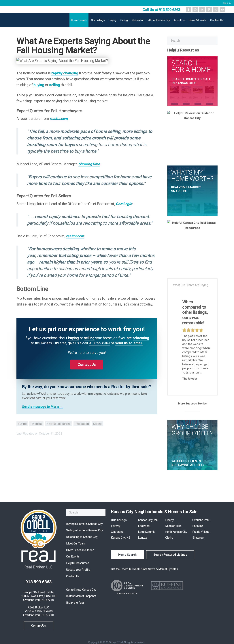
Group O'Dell (33, 21)
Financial (36, 424)
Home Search (127, 554)
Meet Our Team (75, 543)
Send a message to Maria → (42, 407)
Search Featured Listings (170, 554)
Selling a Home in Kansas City (84, 530)
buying (38, 85)
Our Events (73, 556)
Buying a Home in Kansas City (84, 524)
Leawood (144, 526)
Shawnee (198, 537)
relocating (141, 338)
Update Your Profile (78, 569)
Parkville (197, 526)
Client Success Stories (80, 550)
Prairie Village (201, 531)
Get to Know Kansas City (81, 589)
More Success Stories (192, 403)
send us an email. (129, 343)
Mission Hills (173, 526)
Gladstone (117, 531)
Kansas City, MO (148, 520)
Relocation (82, 424)
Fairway (115, 526)
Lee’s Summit (146, 531)
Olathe (169, 537)
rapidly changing (64, 73)
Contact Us (38, 625)
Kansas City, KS (120, 537)
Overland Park (201, 520)
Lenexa (142, 537)
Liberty (169, 520)
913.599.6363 (99, 343)
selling (54, 85)
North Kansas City (176, 531)
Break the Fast (75, 602)
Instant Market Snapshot (81, 596)
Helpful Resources (58, 424)
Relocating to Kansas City (82, 537)
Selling (97, 424)
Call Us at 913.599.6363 (161, 10)
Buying (22, 424)
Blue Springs (119, 520)
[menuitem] (226, 3)
